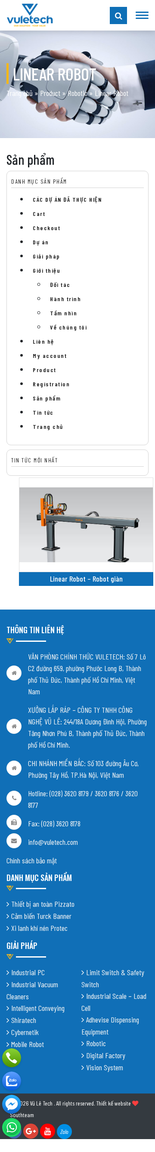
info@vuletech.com (53, 842)
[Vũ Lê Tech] (29, 14)
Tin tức (43, 412)
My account (50, 355)
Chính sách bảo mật (31, 860)
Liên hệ (43, 341)
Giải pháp (46, 256)
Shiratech (23, 1020)
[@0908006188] (11, 1127)
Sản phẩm (47, 398)
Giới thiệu (46, 270)
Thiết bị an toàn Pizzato (42, 904)
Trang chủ (19, 93)
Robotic (77, 93)
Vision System (104, 1067)
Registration (51, 384)
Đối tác (60, 284)
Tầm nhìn (63, 313)
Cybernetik (25, 1032)
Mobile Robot (27, 1044)
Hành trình (65, 298)
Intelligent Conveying (38, 1008)
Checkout (46, 227)
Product (50, 93)
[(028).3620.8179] (11, 1057)
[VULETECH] (11, 1081)
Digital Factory (105, 1055)
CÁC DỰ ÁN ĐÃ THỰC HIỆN (67, 199)
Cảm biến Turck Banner (41, 916)
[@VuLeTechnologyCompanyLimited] (11, 1104)
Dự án (41, 242)
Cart (39, 213)
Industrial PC (28, 972)
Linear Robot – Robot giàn (86, 578)
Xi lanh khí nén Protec (39, 928)
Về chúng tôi (68, 327)
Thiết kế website (113, 1103)
